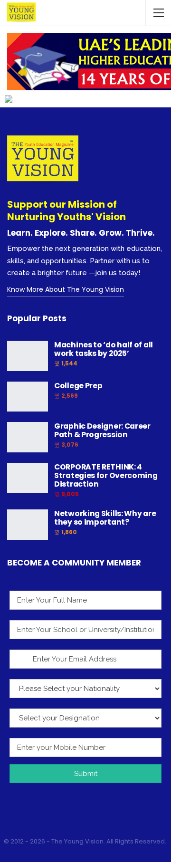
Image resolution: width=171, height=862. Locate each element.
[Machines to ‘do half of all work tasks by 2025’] (27, 356)
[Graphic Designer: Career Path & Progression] (27, 437)
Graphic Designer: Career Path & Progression (102, 430)
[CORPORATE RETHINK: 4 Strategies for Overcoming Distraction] (27, 478)
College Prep (78, 385)
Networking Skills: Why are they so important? (105, 517)
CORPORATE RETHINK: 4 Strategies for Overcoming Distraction (106, 475)
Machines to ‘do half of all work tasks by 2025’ (103, 349)
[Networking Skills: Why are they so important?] (27, 524)
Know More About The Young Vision (65, 289)
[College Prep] (27, 397)
